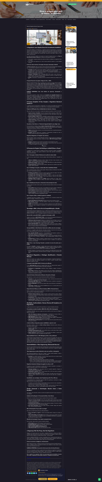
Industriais (52, 4)
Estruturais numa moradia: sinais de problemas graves (70, 63)
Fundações (53, 19)
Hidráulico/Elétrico (58, 19)
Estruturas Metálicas (48, 19)
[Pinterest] (74, 0)
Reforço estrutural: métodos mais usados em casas (70, 42)
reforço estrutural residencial (33, 468)
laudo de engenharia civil (55, 463)
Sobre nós (43, 4)
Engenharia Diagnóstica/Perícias (40, 19)
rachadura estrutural (54, 466)
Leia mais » (67, 45)
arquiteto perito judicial (31, 462)
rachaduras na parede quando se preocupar (34, 467)
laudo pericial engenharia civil (42, 464)
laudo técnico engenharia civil (36, 465)
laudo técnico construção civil (50, 464)
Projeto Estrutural (69, 19)
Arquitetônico (28, 19)
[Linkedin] (73, 0)
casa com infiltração (51, 462)
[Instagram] (71, 479)
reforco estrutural (49, 467)
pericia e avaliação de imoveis (51, 465)
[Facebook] (68, 479)
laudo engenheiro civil (34, 464)
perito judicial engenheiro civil (34, 466)
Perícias (56, 4)
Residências (74, 19)
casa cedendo (46, 462)
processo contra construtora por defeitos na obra (44, 466)
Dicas (59, 4)
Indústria (63, 19)
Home (40, 4)
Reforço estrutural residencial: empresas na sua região (70, 84)
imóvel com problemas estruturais (46, 463)
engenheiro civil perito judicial (38, 463)
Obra (65, 19)
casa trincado (56, 462)
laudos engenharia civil (43, 465)
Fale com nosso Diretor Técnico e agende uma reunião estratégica (38, 457)
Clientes (61, 4)
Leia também (29, 459)
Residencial (49, 4)
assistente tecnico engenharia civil (39, 462)
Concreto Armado (33, 19)
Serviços (46, 4)
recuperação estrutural (43, 467)
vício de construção (33, 469)
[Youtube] (70, 0)
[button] (28, 473)
